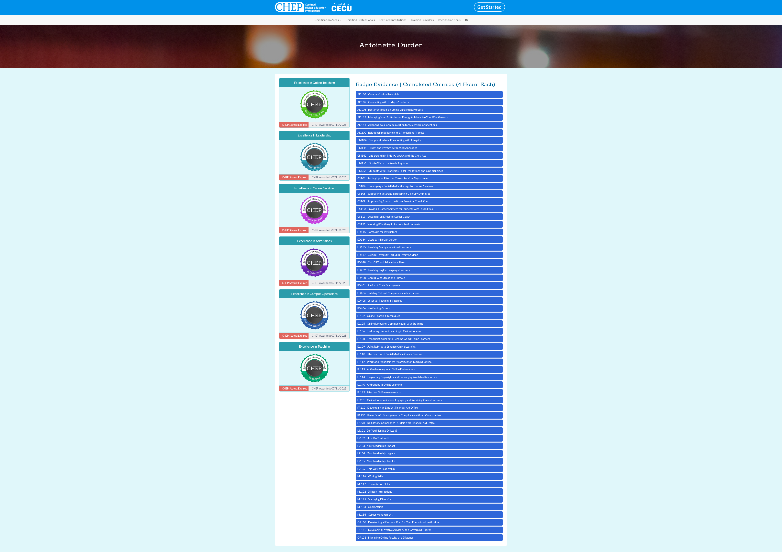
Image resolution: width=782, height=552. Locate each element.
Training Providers (422, 20)
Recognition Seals (449, 20)
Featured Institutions (392, 20)
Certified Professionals (360, 20)
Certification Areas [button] (327, 20)
